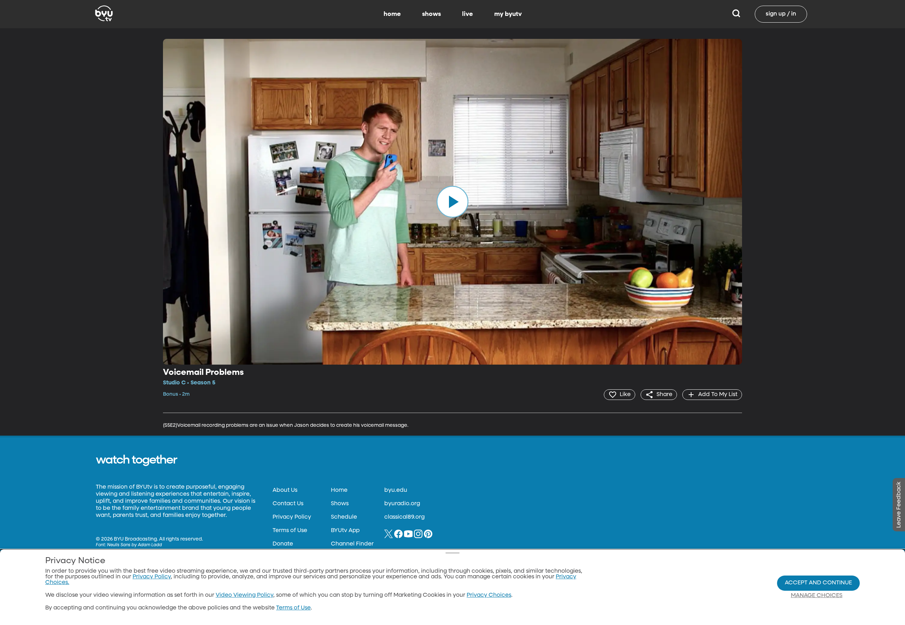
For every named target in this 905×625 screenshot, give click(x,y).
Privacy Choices (489, 595)
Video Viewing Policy (244, 595)
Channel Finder (352, 544)
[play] (452, 202)
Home (339, 490)
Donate (283, 544)
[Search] (736, 14)
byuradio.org (402, 504)
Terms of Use (290, 530)
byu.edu (395, 490)
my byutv (508, 14)
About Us (285, 490)
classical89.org (404, 517)
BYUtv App (345, 530)
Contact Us (288, 504)
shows (431, 14)
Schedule (344, 517)
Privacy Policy (292, 517)
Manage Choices (816, 596)
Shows (340, 504)
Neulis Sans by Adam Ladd (134, 545)
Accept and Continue (818, 583)
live (467, 14)
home (392, 14)
